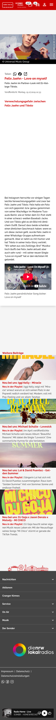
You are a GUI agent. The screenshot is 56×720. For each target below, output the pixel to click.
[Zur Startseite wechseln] (7, 5)
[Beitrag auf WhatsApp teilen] (15, 74)
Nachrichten (9, 579)
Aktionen (7, 587)
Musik (5, 620)
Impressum (7, 671)
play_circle (44, 713)
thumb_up (49, 713)
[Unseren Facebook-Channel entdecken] (7, 681)
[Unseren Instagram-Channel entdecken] (12, 681)
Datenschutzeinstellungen (15, 676)
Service (6, 604)
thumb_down (39, 713)
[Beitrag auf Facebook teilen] (20, 74)
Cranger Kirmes (11, 595)
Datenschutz (23, 671)
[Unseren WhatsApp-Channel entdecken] (3, 681)
